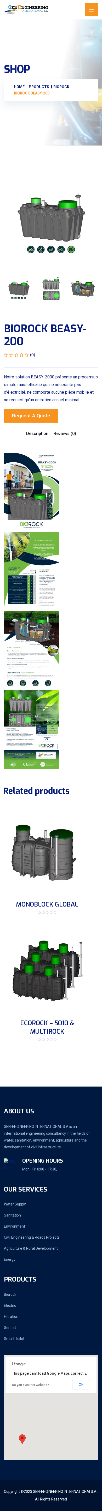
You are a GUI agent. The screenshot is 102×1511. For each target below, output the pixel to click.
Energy (9, 1259)
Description (37, 433)
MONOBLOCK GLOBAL (47, 904)
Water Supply (15, 1204)
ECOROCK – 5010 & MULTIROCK (47, 1027)
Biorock (10, 1294)
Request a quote (31, 416)
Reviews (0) (65, 433)
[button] (22, 1439)
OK (81, 1385)
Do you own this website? (30, 1385)
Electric (10, 1305)
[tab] (18, 289)
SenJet (10, 1327)
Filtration (11, 1316)
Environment (14, 1226)
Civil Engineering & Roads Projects (32, 1237)
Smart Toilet (14, 1339)
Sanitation (12, 1215)
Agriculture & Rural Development (31, 1248)
